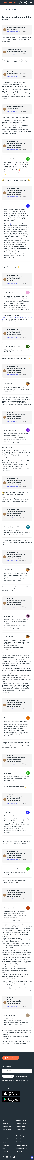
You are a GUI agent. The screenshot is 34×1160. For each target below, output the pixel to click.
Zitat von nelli (8, 206)
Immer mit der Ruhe (12, 31)
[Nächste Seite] (22, 1049)
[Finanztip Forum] (9, 2)
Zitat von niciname (9, 718)
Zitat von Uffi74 (9, 383)
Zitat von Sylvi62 (9, 159)
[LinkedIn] (14, 1157)
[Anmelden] (25, 2)
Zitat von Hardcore (10, 1015)
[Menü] (31, 2)
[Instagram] (7, 1157)
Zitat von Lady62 (9, 908)
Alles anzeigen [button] (16, 442)
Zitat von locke (8, 292)
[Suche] (20, 2)
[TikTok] (10, 1157)
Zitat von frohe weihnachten (12, 346)
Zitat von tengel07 (9, 616)
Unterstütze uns (12, 1058)
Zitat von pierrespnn (10, 430)
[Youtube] (3, 1157)
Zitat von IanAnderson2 (11, 869)
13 (18, 1049)
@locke (12, 224)
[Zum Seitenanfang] (32, 1157)
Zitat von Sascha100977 (11, 527)
